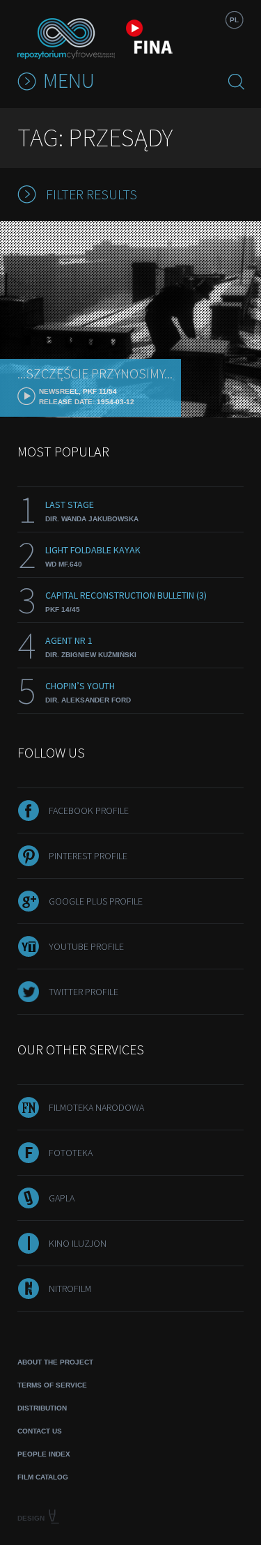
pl (234, 20)
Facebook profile (89, 810)
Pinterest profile (88, 856)
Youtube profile (86, 946)
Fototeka (71, 1152)
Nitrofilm (70, 1288)
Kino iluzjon (77, 1243)
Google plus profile (96, 901)
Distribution (42, 1408)
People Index (43, 1454)
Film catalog (42, 1477)
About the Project (55, 1362)
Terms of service (52, 1385)
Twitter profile (83, 991)
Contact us (39, 1431)
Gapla (61, 1198)
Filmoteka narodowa (96, 1107)
